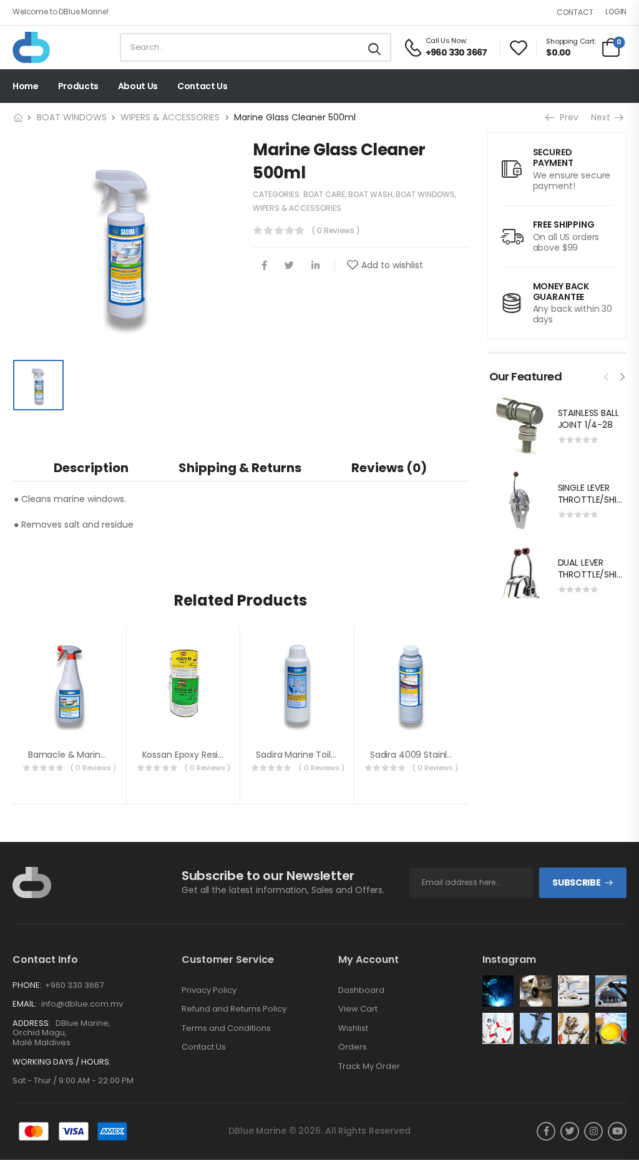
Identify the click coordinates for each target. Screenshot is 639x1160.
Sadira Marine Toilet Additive (316, 754)
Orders (352, 1047)
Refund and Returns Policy (234, 1009)
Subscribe (576, 882)
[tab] (91, 467)
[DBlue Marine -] (60, 47)
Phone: (27, 985)
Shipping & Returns (239, 467)
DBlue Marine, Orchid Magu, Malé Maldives (61, 1032)
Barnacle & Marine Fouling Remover (103, 754)
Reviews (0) (389, 467)
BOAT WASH (370, 194)
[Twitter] (289, 265)
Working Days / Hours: (61, 1062)
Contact (575, 12)
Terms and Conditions (226, 1028)
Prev (565, 117)
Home (25, 86)
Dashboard (361, 990)
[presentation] (606, 375)
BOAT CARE (324, 194)
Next (604, 117)
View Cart (358, 1009)
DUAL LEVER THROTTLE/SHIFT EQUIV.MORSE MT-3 (592, 581)
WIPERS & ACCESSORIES (170, 117)
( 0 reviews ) (335, 230)
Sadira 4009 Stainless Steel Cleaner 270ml (460, 754)
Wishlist (353, 1028)
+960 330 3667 (74, 985)
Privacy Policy (209, 990)
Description (91, 467)
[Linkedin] (315, 265)
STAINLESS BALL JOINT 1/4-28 (588, 419)
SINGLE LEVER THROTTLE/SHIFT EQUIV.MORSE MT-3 (592, 506)
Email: (24, 1004)
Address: (31, 1023)
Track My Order (369, 1066)
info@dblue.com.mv (82, 1004)
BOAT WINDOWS (72, 117)
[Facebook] (264, 265)
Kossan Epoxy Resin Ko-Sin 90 (204, 754)
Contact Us (202, 86)
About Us (138, 86)
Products (78, 86)
